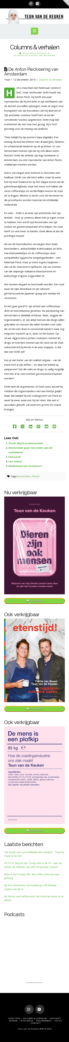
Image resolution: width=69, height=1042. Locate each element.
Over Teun (14, 1018)
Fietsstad (14, 456)
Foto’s (58, 1020)
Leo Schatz (15, 461)
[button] (34, 31)
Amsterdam (23, 476)
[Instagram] (31, 3)
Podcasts (55, 1018)
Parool (35, 476)
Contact (36, 1023)
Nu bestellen (36, 600)
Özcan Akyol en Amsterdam (25, 443)
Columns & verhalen (50, 79)
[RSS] (38, 3)
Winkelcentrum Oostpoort (25, 466)
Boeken (13, 1020)
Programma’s (44, 1020)
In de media (26, 1020)
